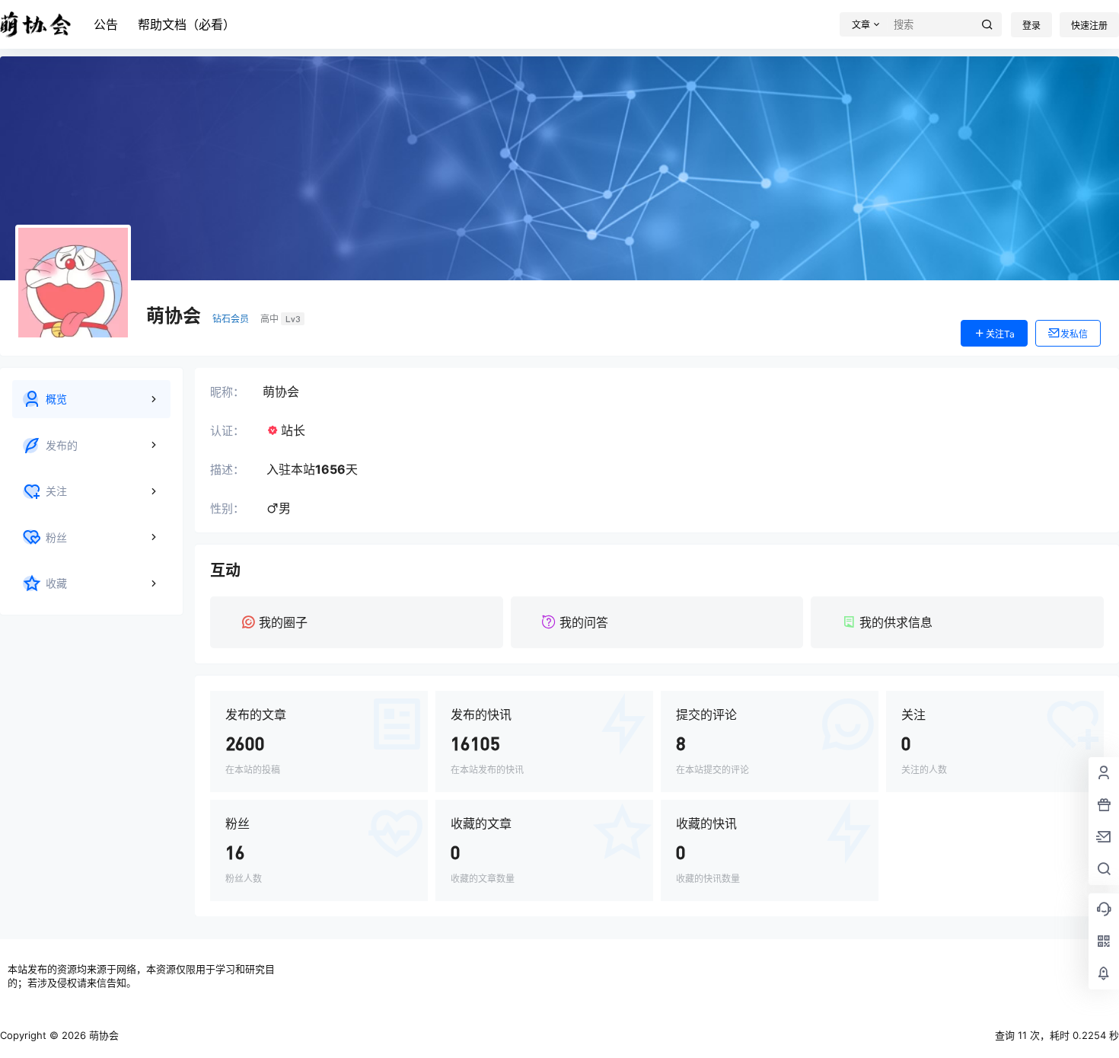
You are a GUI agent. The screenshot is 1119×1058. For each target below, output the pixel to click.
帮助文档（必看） (186, 24)
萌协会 (102, 1035)
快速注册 (1089, 25)
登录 (1031, 25)
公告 (106, 24)
